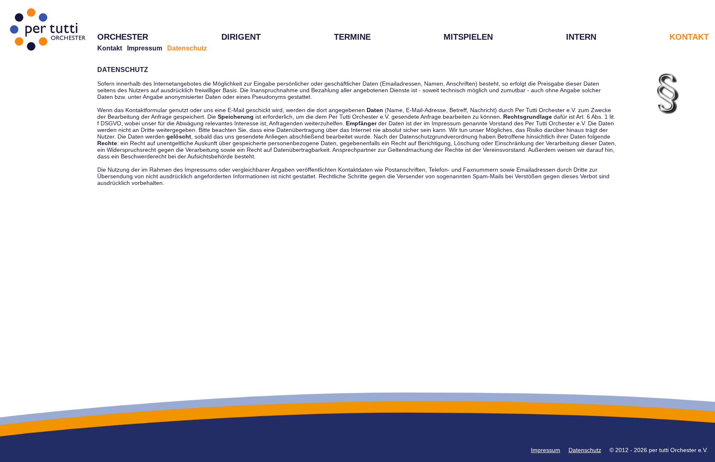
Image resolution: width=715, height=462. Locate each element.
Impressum (144, 48)
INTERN (581, 36)
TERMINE (352, 36)
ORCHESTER (122, 36)
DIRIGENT (241, 36)
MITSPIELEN (468, 36)
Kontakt (109, 48)
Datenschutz (585, 450)
